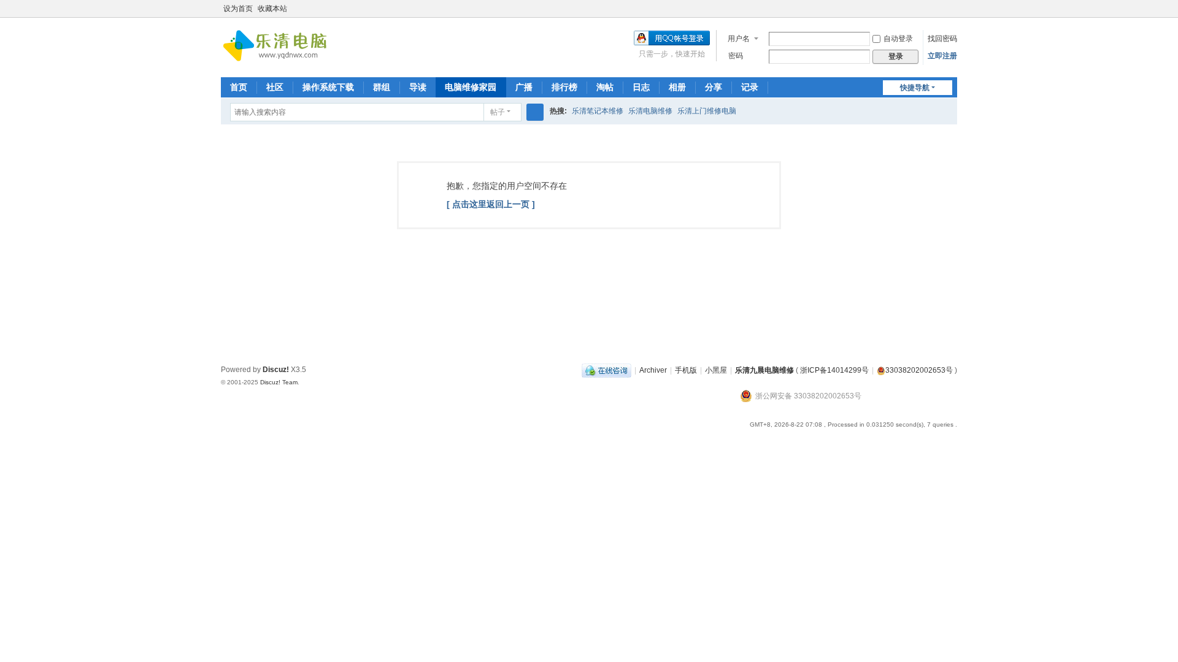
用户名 (739, 38)
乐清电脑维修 (650, 111)
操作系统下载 (328, 87)
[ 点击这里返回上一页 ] (491, 204)
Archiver (653, 370)
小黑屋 (716, 370)
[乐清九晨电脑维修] (279, 46)
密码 (735, 55)
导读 (417, 87)
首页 (238, 87)
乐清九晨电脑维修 (764, 370)
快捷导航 (915, 87)
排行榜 (564, 87)
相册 (677, 87)
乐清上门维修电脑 (706, 111)
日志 (641, 87)
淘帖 (605, 87)
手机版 (686, 370)
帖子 (497, 112)
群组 (381, 87)
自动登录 (898, 38)
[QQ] (606, 370)
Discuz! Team (279, 382)
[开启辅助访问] (940, 8)
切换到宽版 (951, 13)
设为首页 (238, 8)
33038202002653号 (919, 370)
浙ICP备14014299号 (834, 370)
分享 (713, 87)
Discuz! (276, 369)
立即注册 (942, 55)
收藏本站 (272, 8)
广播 (524, 87)
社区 (274, 87)
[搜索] (535, 112)
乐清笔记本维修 (597, 111)
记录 (749, 87)
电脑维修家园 (470, 87)
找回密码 (942, 38)
